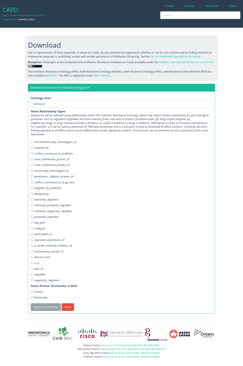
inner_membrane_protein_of (51, 159)
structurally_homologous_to (51, 170)
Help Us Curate (11, 19)
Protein (38, 291)
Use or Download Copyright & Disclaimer (24, 15)
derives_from (42, 257)
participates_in (43, 234)
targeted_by (41, 147)
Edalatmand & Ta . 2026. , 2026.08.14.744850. (131, 356)
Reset (68, 307)
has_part (39, 222)
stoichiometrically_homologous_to (55, 142)
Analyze (189, 5)
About (232, 5)
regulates (40, 274)
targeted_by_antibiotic (47, 188)
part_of (38, 268)
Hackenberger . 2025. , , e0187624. (133, 349)
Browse (169, 5)
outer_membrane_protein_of (52, 165)
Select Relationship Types (48, 111)
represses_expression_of (49, 240)
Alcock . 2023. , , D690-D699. (131, 345)
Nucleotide (40, 297)
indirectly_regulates (46, 199)
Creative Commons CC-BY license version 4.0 (186, 62)
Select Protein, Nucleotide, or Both (54, 286)
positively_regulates (46, 216)
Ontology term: (41, 98)
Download (212, 5)
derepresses (41, 194)
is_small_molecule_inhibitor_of (53, 245)
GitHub (52, 75)
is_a (36, 263)
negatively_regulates (46, 280)
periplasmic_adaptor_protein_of (53, 176)
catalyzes (39, 228)
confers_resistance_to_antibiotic (53, 153)
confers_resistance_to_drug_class (54, 182)
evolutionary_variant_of (48, 251)
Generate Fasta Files (46, 307)
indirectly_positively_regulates (52, 205)
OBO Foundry (101, 75)
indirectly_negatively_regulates (53, 211)
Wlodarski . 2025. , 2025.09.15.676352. (135, 352)
